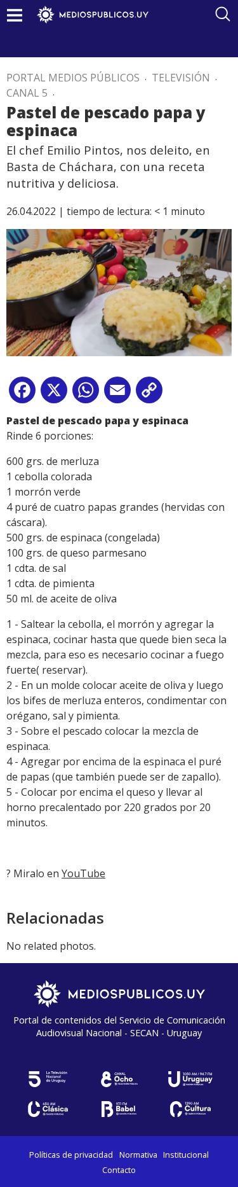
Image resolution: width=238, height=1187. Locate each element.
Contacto (119, 1170)
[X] (54, 395)
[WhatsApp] (86, 395)
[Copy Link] (149, 395)
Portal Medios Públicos (73, 78)
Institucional (186, 1154)
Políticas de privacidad (71, 1154)
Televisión (181, 78)
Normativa (138, 1154)
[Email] (117, 395)
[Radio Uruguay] (190, 1079)
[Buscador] (222, 14)
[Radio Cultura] (190, 1109)
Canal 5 (27, 93)
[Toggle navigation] (14, 15)
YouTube (83, 873)
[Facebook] (22, 395)
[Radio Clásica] (48, 1109)
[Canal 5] (48, 1079)
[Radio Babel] (119, 1109)
